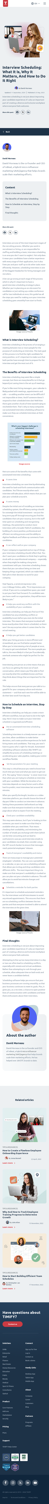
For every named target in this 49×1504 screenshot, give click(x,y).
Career (27, 1399)
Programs (29, 1422)
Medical (5, 1382)
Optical (5, 1393)
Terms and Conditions (18, 1497)
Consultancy (7, 1390)
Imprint (5, 1497)
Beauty (5, 1379)
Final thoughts (11, 213)
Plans (5, 1433)
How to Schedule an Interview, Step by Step (22, 205)
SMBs (5, 1349)
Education (6, 1371)
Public (5, 1375)
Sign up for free (31, 1349)
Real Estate (7, 1364)
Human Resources (9, 1368)
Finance (5, 1360)
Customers (29, 1403)
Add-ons (6, 1411)
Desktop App (30, 1374)
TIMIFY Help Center (10, 1447)
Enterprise (6, 1353)
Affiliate (28, 1426)
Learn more (8, 1163)
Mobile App (29, 1381)
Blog (27, 1407)
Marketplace (7, 1415)
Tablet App (29, 1377)
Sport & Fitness (8, 1386)
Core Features (8, 1408)
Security (5, 1419)
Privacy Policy (33, 1497)
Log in (27, 1353)
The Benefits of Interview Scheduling (21, 199)
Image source (24, 464)
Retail (5, 1357)
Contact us (12, 1324)
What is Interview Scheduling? (18, 193)
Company (28, 1396)
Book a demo (30, 1360)
